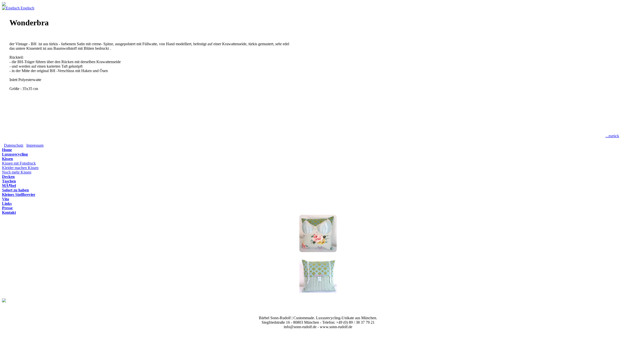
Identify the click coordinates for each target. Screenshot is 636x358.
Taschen (9, 181)
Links (7, 203)
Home (7, 150)
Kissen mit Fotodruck (19, 163)
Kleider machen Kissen (20, 168)
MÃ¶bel (9, 185)
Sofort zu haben (15, 190)
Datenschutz (13, 145)
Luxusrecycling (15, 154)
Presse (7, 208)
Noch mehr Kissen (16, 172)
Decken (8, 177)
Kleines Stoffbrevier (18, 194)
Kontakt (9, 212)
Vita (5, 199)
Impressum (34, 145)
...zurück (612, 136)
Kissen (7, 159)
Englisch (27, 8)
